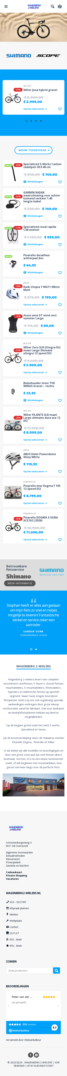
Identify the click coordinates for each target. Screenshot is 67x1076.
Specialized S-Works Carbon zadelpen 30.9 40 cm (42, 165)
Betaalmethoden (15, 855)
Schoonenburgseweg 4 (18, 842)
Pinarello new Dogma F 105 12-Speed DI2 (41, 487)
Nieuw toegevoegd (32, 150)
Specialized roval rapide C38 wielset (39, 228)
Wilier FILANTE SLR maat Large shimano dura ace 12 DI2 (41, 418)
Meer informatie (20, 583)
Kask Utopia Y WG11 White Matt (41, 288)
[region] (33, 27)
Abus (26, 450)
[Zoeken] (56, 970)
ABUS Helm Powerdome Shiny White (39, 455)
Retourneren (13, 859)
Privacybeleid (13, 862)
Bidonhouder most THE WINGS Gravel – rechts (39, 384)
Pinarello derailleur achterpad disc (36, 256)
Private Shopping (16, 875)
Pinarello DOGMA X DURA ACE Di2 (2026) (40, 519)
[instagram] (36, 1055)
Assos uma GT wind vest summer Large (40, 316)
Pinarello (29, 481)
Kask (26, 283)
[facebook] (30, 1055)
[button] (6, 6)
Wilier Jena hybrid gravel (40, 90)
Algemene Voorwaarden (19, 852)
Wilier (27, 86)
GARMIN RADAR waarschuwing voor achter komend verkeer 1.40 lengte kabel (41, 197)
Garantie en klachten (17, 865)
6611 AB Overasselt (17, 845)
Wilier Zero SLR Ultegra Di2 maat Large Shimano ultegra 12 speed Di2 (41, 350)
